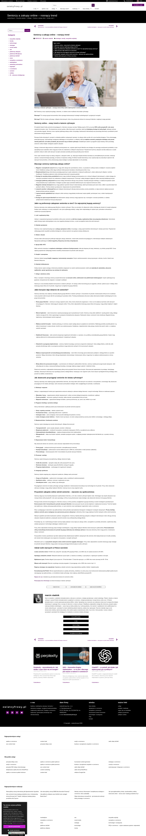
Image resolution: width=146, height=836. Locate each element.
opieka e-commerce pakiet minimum (16, 772)
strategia (12, 45)
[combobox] (16, 30)
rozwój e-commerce (114, 764)
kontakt (97, 8)
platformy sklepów (15, 51)
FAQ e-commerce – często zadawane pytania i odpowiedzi (124, 825)
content (12, 70)
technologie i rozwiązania (115, 822)
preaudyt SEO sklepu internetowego (15, 767)
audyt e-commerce (79, 741)
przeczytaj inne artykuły (76, 587)
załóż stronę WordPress (80, 769)
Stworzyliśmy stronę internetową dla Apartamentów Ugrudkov (22, 791)
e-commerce (13, 68)
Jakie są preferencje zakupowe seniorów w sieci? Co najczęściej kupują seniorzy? (76, 48)
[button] (14, 830)
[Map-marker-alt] (17, 712)
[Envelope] (21, 712)
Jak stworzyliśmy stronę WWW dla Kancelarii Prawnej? (54, 791)
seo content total (10, 744)
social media (13, 47)
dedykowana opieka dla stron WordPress (17, 769)
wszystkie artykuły (15, 39)
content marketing (45, 769)
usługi (53, 8)
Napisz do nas (38, 577)
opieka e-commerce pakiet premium (50, 764)
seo (11, 49)
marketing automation (16, 64)
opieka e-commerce (11, 741)
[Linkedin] (12, 712)
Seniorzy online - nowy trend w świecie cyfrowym (68, 45)
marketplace (13, 62)
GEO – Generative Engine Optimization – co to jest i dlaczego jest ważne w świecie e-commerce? (75, 669)
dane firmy (64, 702)
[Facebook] (7, 712)
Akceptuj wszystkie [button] (14, 826)
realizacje (74, 8)
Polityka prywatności (18, 823)
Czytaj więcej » (37, 682)
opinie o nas (45, 8)
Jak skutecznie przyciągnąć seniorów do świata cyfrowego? (70, 52)
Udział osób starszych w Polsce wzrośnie (65, 56)
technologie (13, 43)
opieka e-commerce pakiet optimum (49, 761)
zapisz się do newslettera (95, 587)
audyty (12, 73)
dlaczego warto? (64, 8)
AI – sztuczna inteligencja (17, 75)
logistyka (12, 66)
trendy (11, 41)
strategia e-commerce (114, 761)
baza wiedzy (86, 8)
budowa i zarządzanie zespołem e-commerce (86, 744)
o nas (34, 8)
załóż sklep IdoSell (113, 741)
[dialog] (14, 818)
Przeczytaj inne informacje (42, 580)
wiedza (91, 702)
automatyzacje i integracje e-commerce (119, 767)
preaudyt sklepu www (46, 744)
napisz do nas (56, 587)
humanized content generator (82, 761)
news (11, 58)
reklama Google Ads (79, 772)
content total (43, 741)
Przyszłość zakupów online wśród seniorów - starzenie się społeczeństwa (74, 54)
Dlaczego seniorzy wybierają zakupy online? (66, 47)
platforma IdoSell (15, 56)
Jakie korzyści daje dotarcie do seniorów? (66, 50)
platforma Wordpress (16, 53)
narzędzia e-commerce (16, 60)
